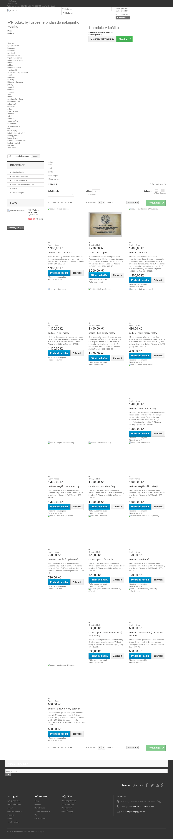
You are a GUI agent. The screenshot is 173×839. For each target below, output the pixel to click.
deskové (10, 89)
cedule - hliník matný (58, 333)
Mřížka (156, 193)
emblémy (11, 106)
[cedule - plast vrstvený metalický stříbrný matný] (147, 604)
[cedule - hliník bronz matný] (147, 380)
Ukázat (89, 191)
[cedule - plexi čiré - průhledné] (66, 531)
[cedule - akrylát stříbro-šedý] (147, 458)
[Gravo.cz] (32, 13)
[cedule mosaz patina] (107, 224)
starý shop (11, 148)
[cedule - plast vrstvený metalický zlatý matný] (107, 604)
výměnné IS (12, 70)
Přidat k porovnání (55, 279)
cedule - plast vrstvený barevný (64, 708)
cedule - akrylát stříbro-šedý (143, 486)
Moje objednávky (68, 801)
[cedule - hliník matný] (66, 305)
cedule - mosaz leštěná (59, 252)
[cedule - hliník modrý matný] (147, 305)
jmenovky (11, 77)
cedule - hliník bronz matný (143, 408)
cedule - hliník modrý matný (143, 333)
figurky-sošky (12, 121)
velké (9, 116)
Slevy (13, 202)
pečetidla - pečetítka (15, 60)
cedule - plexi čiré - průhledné (63, 559)
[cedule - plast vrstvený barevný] (66, 681)
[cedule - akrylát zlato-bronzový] (66, 458)
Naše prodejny (18, 193)
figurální (10, 87)
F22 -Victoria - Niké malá (34, 211)
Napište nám (12, 4)
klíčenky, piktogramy (15, 82)
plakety (10, 85)
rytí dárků (11, 53)
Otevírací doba (18, 172)
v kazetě (10, 92)
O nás (14, 188)
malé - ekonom (13, 111)
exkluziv (10, 119)
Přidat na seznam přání (57, 277)
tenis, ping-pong (13, 126)
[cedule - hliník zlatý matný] (107, 305)
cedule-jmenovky (14, 68)
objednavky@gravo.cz (136, 812)
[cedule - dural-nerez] (147, 224)
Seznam (163, 193)
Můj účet (66, 796)
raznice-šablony (13, 55)
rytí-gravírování (13, 46)
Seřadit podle (53, 191)
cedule (10, 75)
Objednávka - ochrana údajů (23, 184)
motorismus (12, 124)
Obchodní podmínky (20, 176)
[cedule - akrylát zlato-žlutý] (107, 458)
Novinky (37, 804)
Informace (17, 165)
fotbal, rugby (12, 131)
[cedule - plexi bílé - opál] (107, 531)
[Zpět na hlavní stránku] (10, 156)
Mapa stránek (40, 818)
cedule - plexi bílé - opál (101, 559)
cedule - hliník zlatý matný (102, 333)
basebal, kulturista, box (16, 141)
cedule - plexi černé (139, 559)
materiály (11, 51)
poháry (10, 109)
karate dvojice (12, 138)
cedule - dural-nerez (139, 252)
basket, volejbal (13, 143)
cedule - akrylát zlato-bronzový (63, 486)
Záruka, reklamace (19, 180)
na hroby (10, 80)
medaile (10, 97)
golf (8, 128)
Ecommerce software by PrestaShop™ (29, 832)
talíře (9, 94)
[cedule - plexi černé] (147, 531)
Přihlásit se (11, 1)
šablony (10, 65)
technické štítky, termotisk (17, 72)
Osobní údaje (67, 811)
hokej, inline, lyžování (15, 133)
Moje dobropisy (68, 804)
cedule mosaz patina (99, 252)
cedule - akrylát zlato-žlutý (102, 486)
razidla (10, 63)
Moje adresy (66, 808)
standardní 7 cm (13, 102)
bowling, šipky (13, 136)
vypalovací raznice (14, 58)
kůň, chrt (10, 145)
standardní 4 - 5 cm (15, 99)
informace (11, 48)
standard (10, 114)
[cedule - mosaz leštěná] (66, 224)
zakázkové (11, 104)
